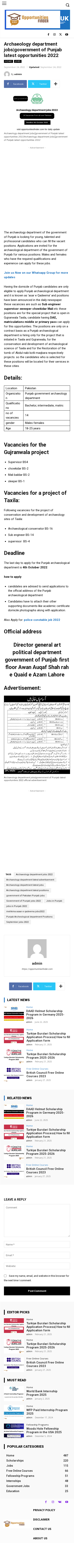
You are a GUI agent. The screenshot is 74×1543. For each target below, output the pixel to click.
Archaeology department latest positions (27, 890)
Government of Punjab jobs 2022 (23, 901)
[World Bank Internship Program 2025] (14, 1393)
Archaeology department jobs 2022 (34, 874)
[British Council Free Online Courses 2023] (14, 1075)
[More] (56, 84)
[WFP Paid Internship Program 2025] (14, 1412)
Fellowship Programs (37, 1425)
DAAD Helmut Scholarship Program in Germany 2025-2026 (45, 1014)
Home (8, 61)
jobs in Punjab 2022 (16, 906)
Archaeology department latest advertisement (30, 879)
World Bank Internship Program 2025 (41, 1393)
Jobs (18, 61)
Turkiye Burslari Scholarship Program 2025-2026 (46, 1055)
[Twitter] (60, 35)
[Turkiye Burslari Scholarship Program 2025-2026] (14, 1056)
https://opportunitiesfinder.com (37, 969)
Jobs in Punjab (54, 901)
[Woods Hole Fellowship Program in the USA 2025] (14, 1431)
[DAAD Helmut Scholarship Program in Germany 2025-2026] (14, 1013)
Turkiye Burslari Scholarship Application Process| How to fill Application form (48, 1037)
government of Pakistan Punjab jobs (25, 895)
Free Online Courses (37, 1069)
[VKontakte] (59, 1502)
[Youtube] (67, 35)
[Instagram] (55, 35)
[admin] (7, 74)
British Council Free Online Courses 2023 (45, 1074)
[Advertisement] (37, 186)
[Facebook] (48, 35)
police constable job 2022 (42, 620)
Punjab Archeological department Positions (29, 917)
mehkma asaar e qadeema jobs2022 (25, 911)
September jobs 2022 (17, 922)
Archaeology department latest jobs (25, 885)
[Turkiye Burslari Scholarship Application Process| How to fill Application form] (14, 1035)
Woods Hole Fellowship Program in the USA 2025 (44, 1430)
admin (18, 74)
